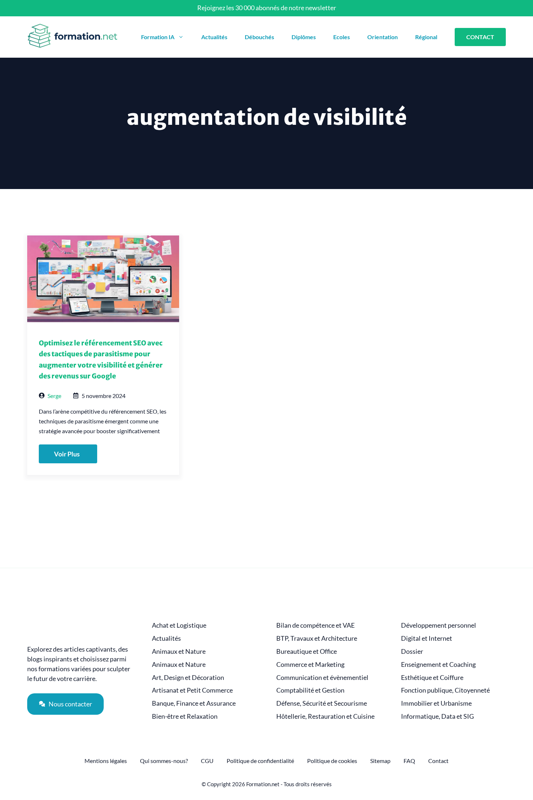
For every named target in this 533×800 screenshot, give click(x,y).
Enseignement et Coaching (438, 664)
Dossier (412, 651)
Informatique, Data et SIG (437, 716)
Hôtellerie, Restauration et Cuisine (325, 716)
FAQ (409, 760)
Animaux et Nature (179, 651)
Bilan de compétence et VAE (315, 625)
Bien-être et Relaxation (185, 716)
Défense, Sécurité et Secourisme (321, 703)
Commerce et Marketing (310, 664)
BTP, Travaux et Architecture (316, 638)
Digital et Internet (426, 638)
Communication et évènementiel (322, 677)
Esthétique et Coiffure (432, 677)
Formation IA (157, 36)
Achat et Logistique (179, 625)
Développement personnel (438, 625)
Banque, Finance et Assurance (194, 703)
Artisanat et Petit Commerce (192, 690)
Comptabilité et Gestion (310, 690)
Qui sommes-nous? (164, 760)
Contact (438, 760)
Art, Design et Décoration (188, 677)
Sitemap (380, 760)
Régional (426, 36)
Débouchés (259, 36)
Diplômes (304, 36)
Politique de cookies (332, 760)
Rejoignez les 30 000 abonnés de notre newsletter (266, 8)
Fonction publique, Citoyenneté (445, 690)
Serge (54, 395)
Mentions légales (105, 760)
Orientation (382, 36)
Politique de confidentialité (260, 760)
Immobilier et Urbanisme (436, 703)
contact (480, 36)
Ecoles (341, 36)
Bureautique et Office (306, 651)
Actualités (214, 36)
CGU (207, 760)
